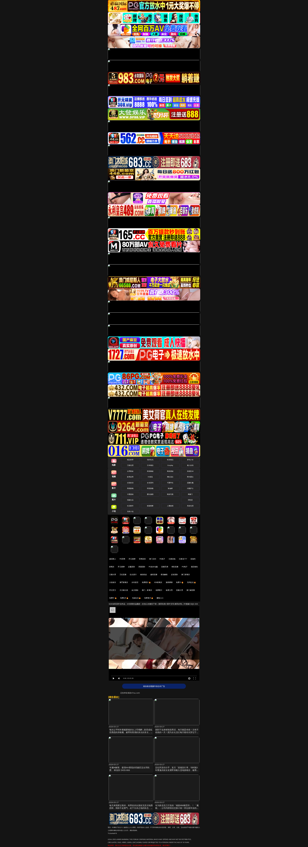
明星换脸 (150, 488)
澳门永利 (152, 559)
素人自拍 (190, 465)
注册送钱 (172, 559)
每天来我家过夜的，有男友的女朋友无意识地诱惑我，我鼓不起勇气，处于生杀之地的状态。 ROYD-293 (131, 808)
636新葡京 (158, 582)
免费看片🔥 (146, 582)
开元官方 (112, 590)
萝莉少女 (190, 460)
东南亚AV (190, 471)
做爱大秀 (169, 590)
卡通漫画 (130, 494)
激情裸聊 (169, 582)
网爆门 (190, 494)
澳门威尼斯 (190, 590)
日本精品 (150, 465)
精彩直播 (175, 567)
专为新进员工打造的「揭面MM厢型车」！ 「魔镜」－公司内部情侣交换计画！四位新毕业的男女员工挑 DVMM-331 (177, 808)
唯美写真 (170, 494)
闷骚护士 (190, 488)
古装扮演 (130, 483)
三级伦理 (130, 465)
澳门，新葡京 (147, 590)
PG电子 (162, 559)
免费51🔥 (179, 582)
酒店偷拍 (194, 567)
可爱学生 (170, 483)
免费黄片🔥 (148, 598)
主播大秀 (112, 574)
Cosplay (170, 465)
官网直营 (142, 559)
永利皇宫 (135, 582)
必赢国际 (131, 567)
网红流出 (170, 477)
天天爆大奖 (124, 590)
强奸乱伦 (150, 460)
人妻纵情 (170, 506)
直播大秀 (179, 590)
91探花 (150, 477)
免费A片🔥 (124, 598)
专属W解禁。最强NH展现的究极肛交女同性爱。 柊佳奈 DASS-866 (129, 769)
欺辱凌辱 (130, 477)
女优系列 (150, 483)
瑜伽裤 (170, 488)
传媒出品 (130, 500)
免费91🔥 (113, 598)
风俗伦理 (190, 506)
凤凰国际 (141, 567)
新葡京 (111, 567)
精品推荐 (130, 460)
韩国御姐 (150, 471)
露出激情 (150, 494)
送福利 (193, 559)
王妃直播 (123, 574)
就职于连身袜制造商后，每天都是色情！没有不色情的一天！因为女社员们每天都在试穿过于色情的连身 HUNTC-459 (177, 732)
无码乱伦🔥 (191, 582)
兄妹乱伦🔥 (136, 598)
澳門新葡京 (124, 582)
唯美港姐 (170, 471)
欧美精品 (170, 460)
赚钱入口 (160, 598)
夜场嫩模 (164, 574)
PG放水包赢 (153, 567)
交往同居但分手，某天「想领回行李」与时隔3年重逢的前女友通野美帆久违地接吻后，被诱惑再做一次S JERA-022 (177, 770)
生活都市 (130, 506)
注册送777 (183, 559)
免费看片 (159, 590)
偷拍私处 (143, 574)
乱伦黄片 (133, 574)
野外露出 (190, 477)
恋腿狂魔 (190, 483)
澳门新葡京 (185, 574)
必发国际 (174, 574)
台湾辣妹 (130, 471)
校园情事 (150, 506)
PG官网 (122, 559)
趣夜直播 (153, 574)
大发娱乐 (112, 582)
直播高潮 (164, 567)
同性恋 (190, 500)
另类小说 (130, 511)
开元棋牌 (132, 559)
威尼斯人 (112, 559)
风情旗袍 (130, 488)
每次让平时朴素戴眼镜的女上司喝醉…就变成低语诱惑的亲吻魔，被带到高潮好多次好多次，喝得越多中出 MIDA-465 (131, 732)
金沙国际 (135, 590)
